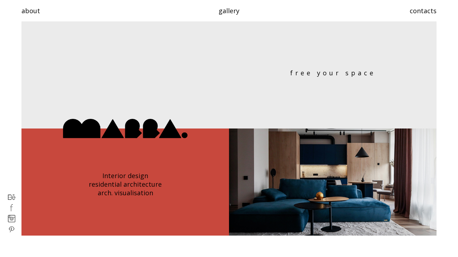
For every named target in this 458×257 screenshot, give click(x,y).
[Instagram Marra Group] (11, 220)
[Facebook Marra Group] (11, 210)
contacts (423, 10)
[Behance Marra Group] (11, 199)
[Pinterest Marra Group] (11, 231)
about (30, 10)
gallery (229, 10)
